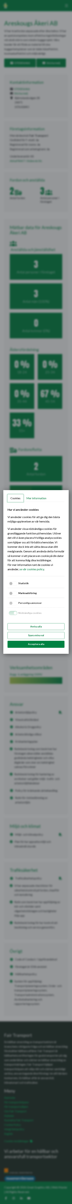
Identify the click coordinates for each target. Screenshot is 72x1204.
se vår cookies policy (31, 569)
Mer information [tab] (36, 498)
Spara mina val (36, 635)
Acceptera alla (36, 644)
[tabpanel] (36, 539)
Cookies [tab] (15, 498)
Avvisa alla (36, 626)
